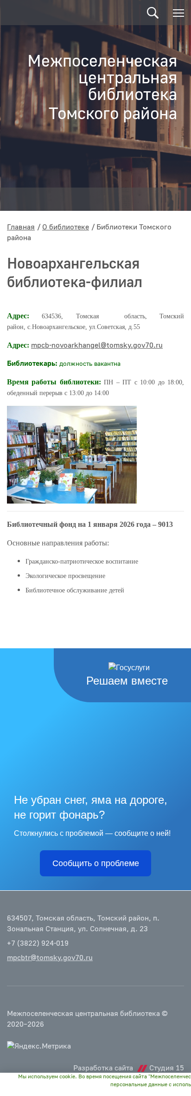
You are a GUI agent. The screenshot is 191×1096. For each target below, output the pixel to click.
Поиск (153, 13)
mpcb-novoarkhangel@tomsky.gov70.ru (97, 345)
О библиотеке (65, 227)
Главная (21, 227)
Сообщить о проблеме (95, 863)
